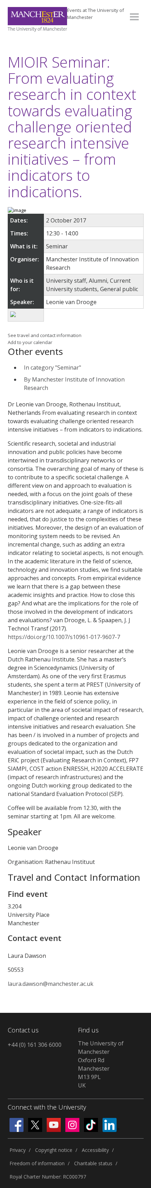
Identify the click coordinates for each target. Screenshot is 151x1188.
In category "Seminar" (52, 367)
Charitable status (93, 1163)
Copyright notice (53, 1150)
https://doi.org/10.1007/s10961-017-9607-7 (64, 637)
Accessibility (95, 1150)
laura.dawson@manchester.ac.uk (50, 984)
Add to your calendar (30, 342)
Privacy (17, 1150)
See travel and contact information (44, 335)
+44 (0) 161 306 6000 (34, 1045)
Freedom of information (37, 1163)
